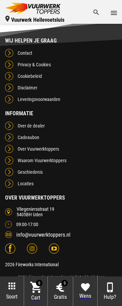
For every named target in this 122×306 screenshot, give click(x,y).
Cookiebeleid (30, 76)
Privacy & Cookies (34, 64)
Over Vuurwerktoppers (38, 149)
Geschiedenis (30, 172)
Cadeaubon (28, 137)
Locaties (26, 183)
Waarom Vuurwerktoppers (42, 160)
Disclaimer (27, 87)
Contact (25, 53)
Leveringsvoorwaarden (39, 99)
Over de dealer (31, 126)
